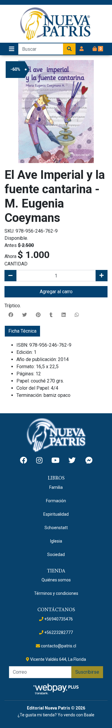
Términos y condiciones (56, 593)
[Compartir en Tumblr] (51, 315)
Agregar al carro (56, 291)
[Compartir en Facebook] (10, 315)
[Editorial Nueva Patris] (56, 24)
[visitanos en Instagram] (39, 460)
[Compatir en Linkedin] (64, 315)
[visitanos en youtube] (55, 460)
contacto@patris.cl (58, 645)
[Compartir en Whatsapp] (77, 315)
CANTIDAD (15, 264)
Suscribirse (87, 672)
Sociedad (56, 554)
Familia (56, 487)
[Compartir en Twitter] (24, 315)
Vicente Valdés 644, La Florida (57, 659)
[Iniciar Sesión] (82, 49)
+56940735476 (58, 619)
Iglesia (56, 541)
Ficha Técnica (22, 331)
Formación (56, 500)
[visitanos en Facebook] (23, 460)
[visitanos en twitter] (72, 460)
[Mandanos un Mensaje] (89, 460)
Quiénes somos (56, 580)
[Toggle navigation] (11, 48)
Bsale (89, 714)
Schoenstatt (56, 527)
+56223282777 (58, 632)
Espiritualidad (56, 514)
